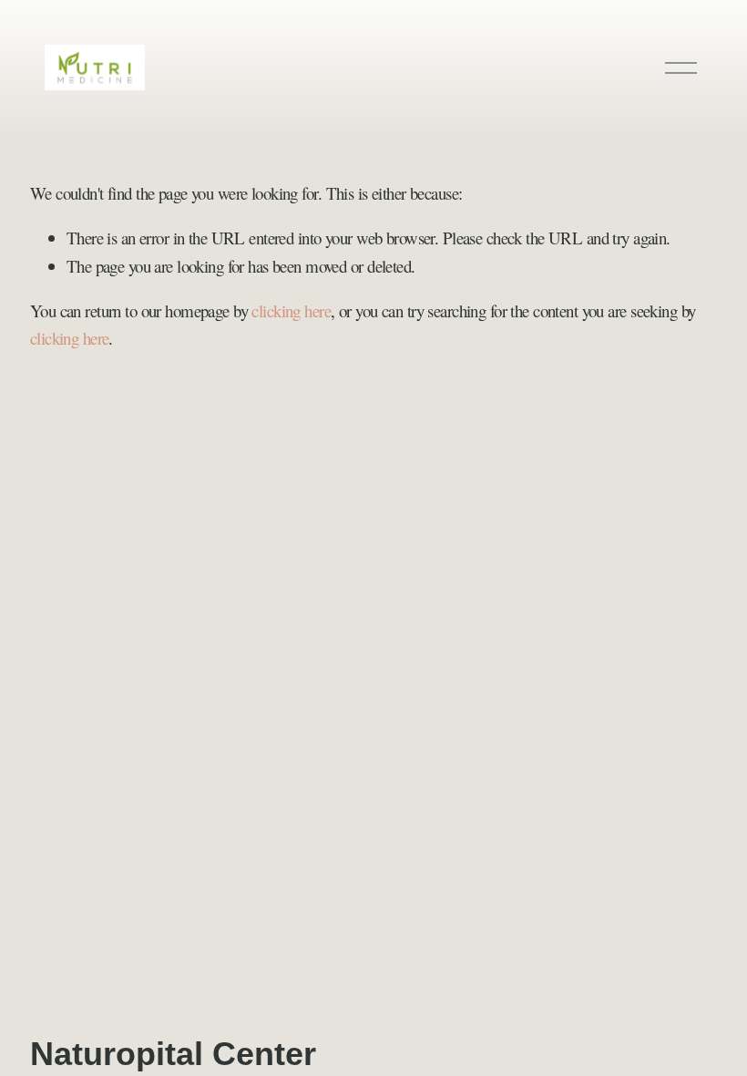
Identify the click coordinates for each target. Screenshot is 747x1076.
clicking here (291, 310)
